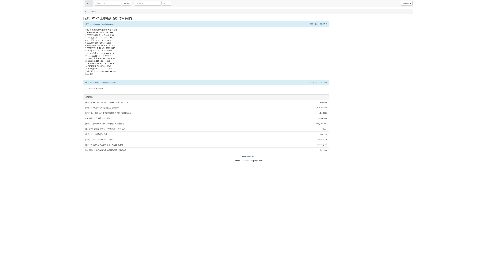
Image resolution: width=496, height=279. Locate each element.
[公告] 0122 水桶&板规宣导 (206, 134)
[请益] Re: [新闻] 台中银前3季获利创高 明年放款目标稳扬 (206, 113)
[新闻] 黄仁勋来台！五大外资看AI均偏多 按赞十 (206, 145)
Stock (93, 12)
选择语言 (406, 3)
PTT (89, 3)
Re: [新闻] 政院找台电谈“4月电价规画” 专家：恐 (206, 129)
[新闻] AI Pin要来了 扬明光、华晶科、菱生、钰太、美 (206, 102)
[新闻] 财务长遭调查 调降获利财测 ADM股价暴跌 (206, 124)
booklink (250, 157)
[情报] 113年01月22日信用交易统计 (206, 139)
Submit (126, 3)
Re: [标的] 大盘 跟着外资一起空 (206, 118)
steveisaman (95, 24)
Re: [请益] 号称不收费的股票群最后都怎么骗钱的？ (206, 150)
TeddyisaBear (95, 83)
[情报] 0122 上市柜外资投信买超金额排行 (206, 108)
